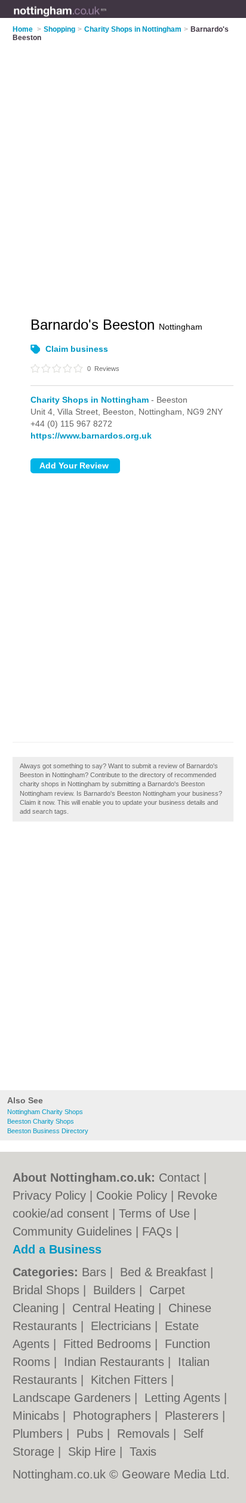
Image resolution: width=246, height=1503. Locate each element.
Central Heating (115, 1308)
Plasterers (193, 1415)
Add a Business (57, 1249)
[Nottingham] (107, 18)
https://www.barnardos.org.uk (91, 435)
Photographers (114, 1415)
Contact (179, 1177)
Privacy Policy (49, 1195)
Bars (96, 1272)
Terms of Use (154, 1213)
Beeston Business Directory (47, 1130)
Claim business (76, 349)
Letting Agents (184, 1397)
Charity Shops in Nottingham (89, 399)
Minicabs (38, 1415)
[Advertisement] (123, 959)
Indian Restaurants (116, 1361)
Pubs (91, 1433)
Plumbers (39, 1433)
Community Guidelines (72, 1231)
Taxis (143, 1451)
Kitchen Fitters (131, 1379)
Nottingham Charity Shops (45, 1111)
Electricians (123, 1325)
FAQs (157, 1231)
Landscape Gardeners (73, 1397)
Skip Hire (93, 1451)
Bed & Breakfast (165, 1272)
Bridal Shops (48, 1290)
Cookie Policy (131, 1195)
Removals (145, 1433)
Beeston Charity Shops (40, 1121)
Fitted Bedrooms (109, 1343)
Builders (116, 1290)
